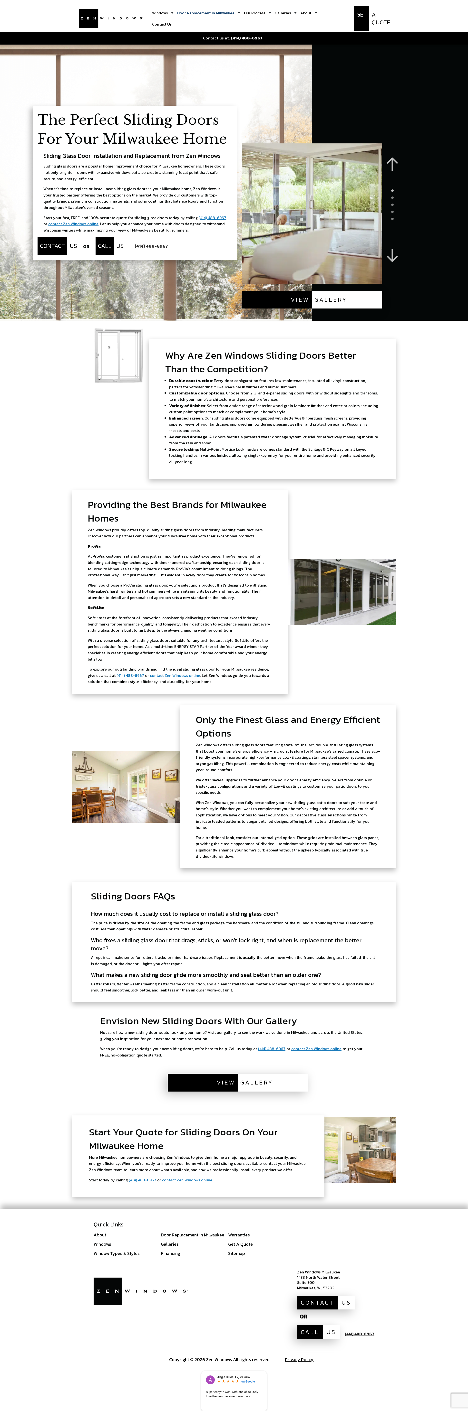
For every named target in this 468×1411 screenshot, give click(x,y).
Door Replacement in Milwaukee (192, 1235)
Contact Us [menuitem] (162, 24)
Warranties (239, 1235)
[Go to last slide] (392, 164)
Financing (170, 1253)
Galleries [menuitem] (283, 13)
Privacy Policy (299, 1359)
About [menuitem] (305, 13)
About (100, 1235)
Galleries (170, 1244)
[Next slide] (392, 255)
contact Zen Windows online (73, 224)
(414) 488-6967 (212, 218)
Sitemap (236, 1253)
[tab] (392, 190)
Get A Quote (240, 1244)
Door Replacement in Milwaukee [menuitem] (205, 13)
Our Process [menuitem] (254, 13)
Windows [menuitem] (160, 13)
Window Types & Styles (117, 1253)
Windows (102, 1244)
